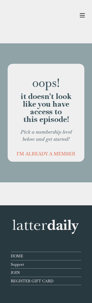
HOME (17, 256)
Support (17, 264)
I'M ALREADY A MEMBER (46, 154)
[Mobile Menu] (82, 15)
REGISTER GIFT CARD (32, 281)
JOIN (15, 272)
